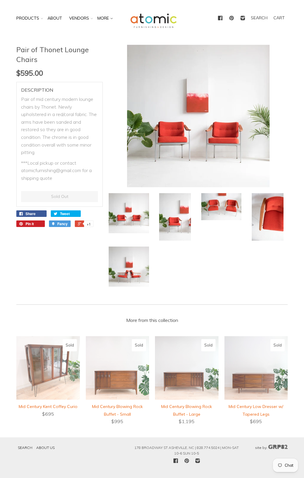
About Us (45, 447)
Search (25, 447)
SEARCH (259, 17)
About (55, 18)
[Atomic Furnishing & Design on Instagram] (243, 18)
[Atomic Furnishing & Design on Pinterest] (232, 18)
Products (27, 18)
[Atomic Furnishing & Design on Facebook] (220, 18)
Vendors (79, 18)
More (103, 18)
